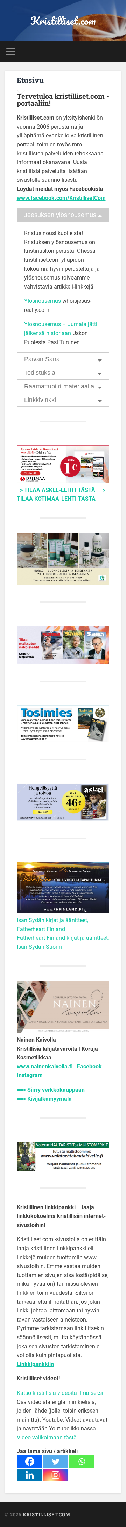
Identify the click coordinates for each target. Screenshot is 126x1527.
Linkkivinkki (40, 399)
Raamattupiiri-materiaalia (59, 386)
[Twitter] (55, 1461)
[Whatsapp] (81, 1461)
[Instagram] (55, 1475)
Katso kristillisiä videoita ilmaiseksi (60, 1393)
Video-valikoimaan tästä (47, 1437)
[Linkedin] (30, 1475)
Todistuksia (39, 372)
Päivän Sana (42, 359)
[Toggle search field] (115, 51)
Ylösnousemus (42, 301)
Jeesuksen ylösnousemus (60, 214)
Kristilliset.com (63, 20)
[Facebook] (30, 1461)
